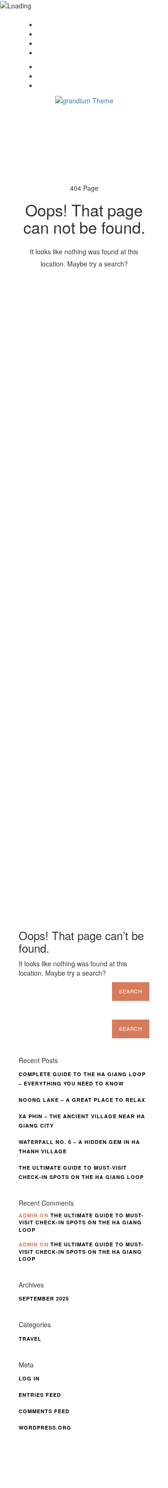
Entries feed (40, 1394)
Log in (29, 1378)
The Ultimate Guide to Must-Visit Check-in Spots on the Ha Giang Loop (81, 1222)
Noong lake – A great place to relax (82, 1099)
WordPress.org (45, 1427)
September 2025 (44, 1298)
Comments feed (44, 1411)
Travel (30, 1338)
